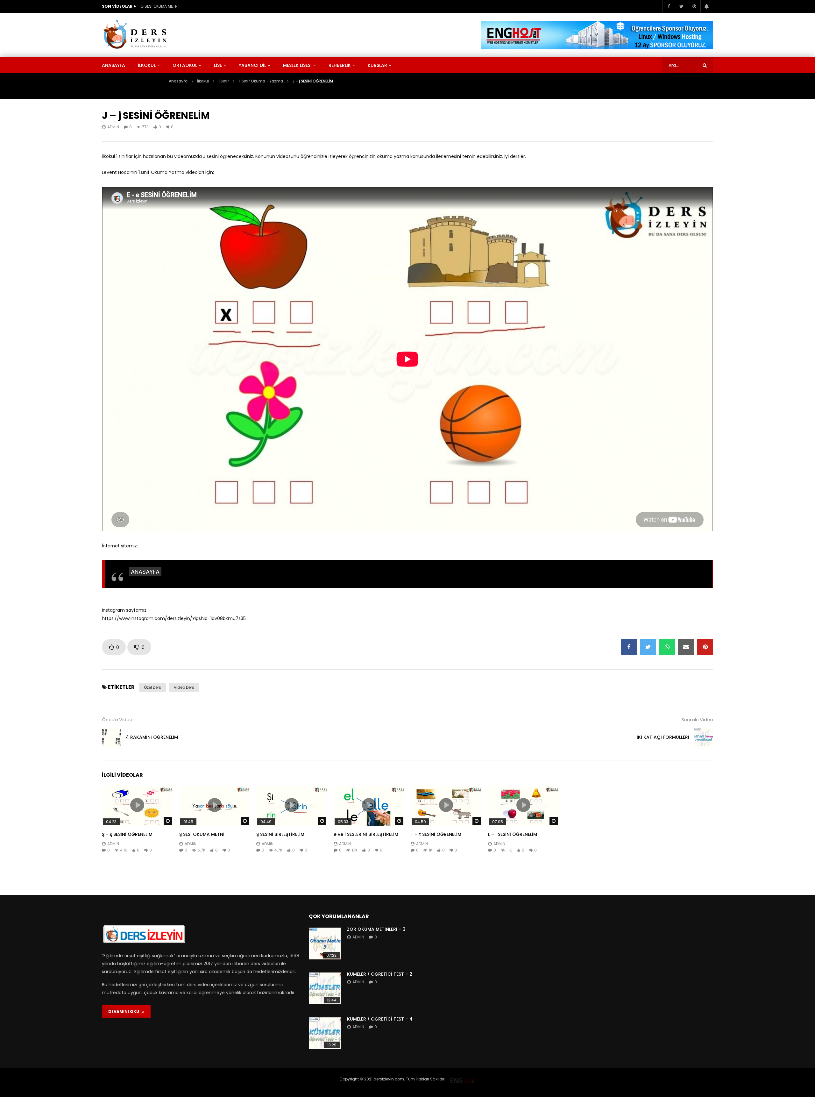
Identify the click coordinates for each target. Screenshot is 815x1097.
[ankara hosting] (463, 1079)
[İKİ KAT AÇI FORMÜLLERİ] (703, 737)
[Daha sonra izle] (694, 6)
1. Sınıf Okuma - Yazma (260, 81)
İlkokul (147, 65)
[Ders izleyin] (136, 35)
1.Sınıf (223, 81)
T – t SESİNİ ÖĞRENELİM (436, 834)
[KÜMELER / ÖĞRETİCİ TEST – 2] (325, 988)
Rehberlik (340, 65)
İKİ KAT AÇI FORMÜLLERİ (663, 737)
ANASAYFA (145, 572)
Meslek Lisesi (297, 65)
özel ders (152, 687)
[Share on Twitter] (648, 647)
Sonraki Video (697, 719)
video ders (184, 687)
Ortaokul (185, 65)
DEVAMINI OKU (125, 1011)
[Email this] (686, 647)
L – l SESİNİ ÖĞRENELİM (512, 834)
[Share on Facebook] (629, 647)
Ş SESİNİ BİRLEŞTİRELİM (280, 834)
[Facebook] (668, 6)
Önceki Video (117, 719)
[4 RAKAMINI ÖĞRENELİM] (111, 737)
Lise (218, 65)
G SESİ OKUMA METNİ (159, 6)
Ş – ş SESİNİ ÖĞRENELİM (127, 834)
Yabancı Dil (252, 65)
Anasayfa (113, 65)
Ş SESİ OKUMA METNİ (201, 834)
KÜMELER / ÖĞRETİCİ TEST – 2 (379, 974)
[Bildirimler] (706, 6)
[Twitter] (681, 6)
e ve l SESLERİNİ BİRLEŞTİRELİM (366, 834)
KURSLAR (377, 65)
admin (113, 127)
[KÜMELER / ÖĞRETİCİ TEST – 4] (325, 1033)
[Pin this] (705, 647)
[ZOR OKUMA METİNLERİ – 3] (325, 943)
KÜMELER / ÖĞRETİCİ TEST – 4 (380, 1019)
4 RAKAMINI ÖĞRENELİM (152, 737)
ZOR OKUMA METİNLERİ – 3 (376, 929)
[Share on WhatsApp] (667, 647)
